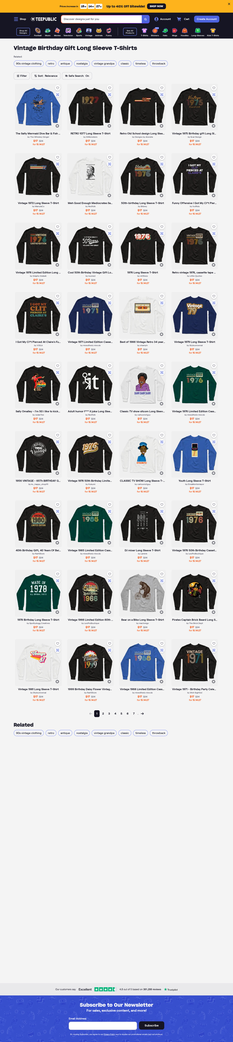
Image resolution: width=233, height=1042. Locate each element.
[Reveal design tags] (57, 126)
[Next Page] (142, 713)
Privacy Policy (109, 1034)
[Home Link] (43, 19)
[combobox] (101, 19)
